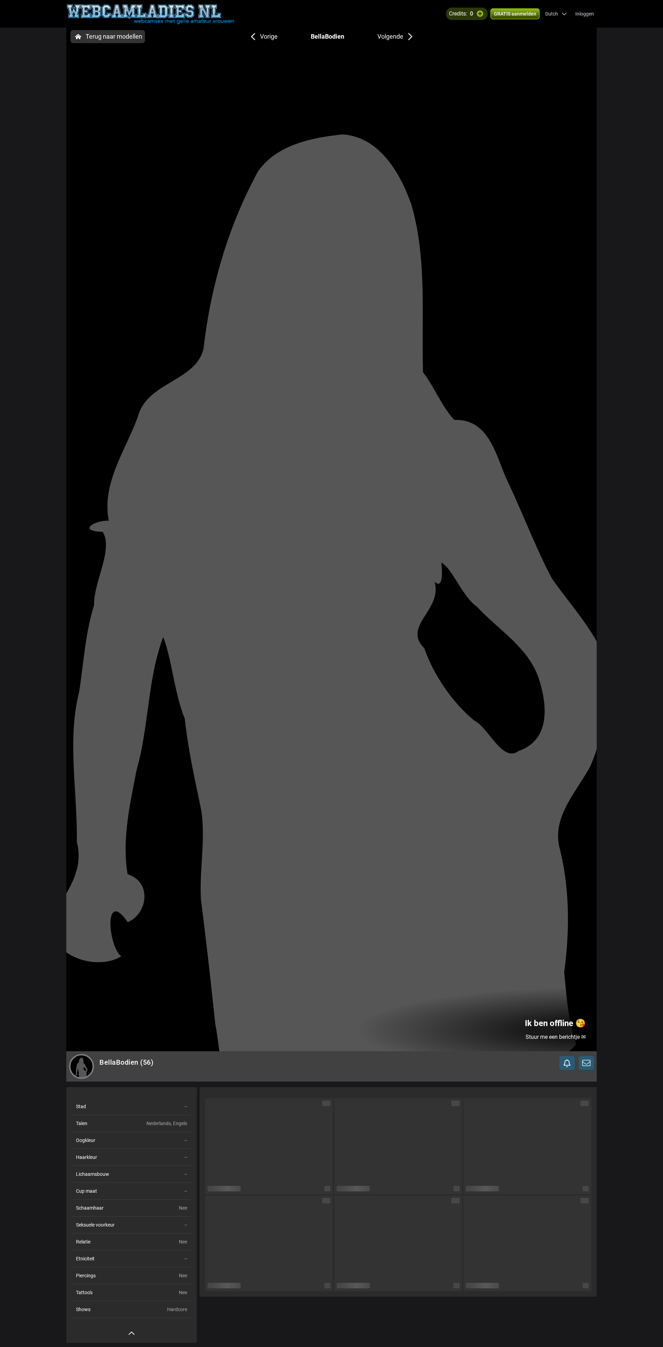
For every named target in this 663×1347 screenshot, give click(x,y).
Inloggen (584, 14)
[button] (556, 14)
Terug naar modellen (114, 36)
